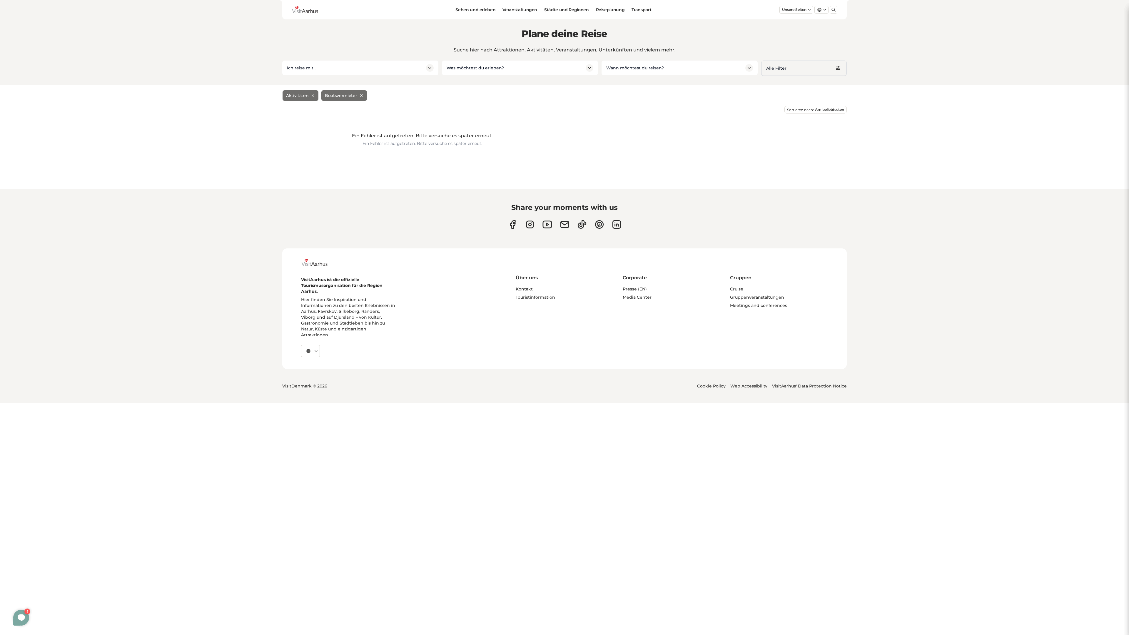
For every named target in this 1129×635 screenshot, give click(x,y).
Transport (641, 9)
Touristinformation (535, 297)
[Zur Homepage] (310, 9)
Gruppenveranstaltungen (757, 297)
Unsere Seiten (794, 9)
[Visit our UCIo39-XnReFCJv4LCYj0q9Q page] (547, 224)
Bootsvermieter (341, 95)
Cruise (736, 289)
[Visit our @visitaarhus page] (582, 224)
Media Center (637, 297)
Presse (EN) (635, 289)
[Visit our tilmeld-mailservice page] (565, 224)
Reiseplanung (610, 9)
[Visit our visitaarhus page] (512, 224)
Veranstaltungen (519, 9)
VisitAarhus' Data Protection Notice (809, 386)
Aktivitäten (297, 95)
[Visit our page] (530, 224)
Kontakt (524, 289)
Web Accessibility (748, 386)
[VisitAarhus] (319, 262)
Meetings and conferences (758, 305)
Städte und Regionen (566, 9)
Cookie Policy (711, 386)
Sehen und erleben (475, 9)
